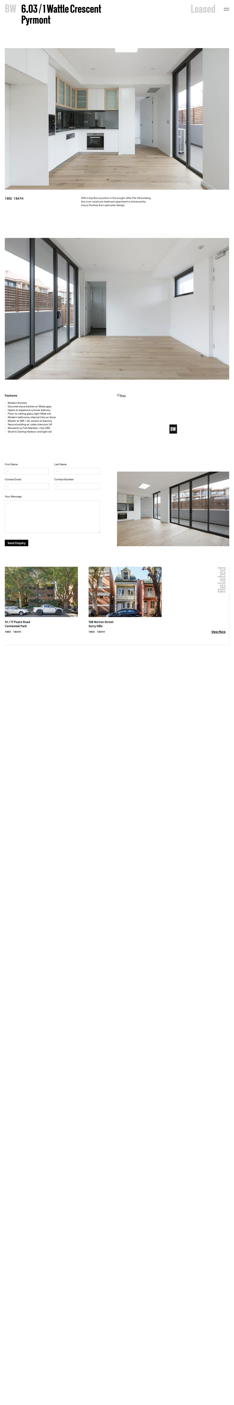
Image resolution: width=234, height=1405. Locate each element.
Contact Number (64, 479)
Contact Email (13, 479)
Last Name (60, 464)
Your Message (13, 496)
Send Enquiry (17, 543)
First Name (11, 464)
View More (218, 632)
